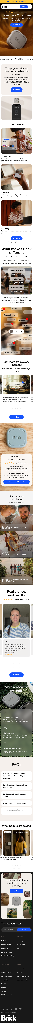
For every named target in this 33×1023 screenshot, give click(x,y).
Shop (23, 6)
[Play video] (26, 635)
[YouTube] (20, 1008)
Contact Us (4, 980)
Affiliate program (6, 972)
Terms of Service (22, 968)
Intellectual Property (23, 976)
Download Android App (7, 955)
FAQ (18, 948)
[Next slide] (19, 410)
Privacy (19, 972)
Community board (6, 976)
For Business (4, 941)
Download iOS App (6, 952)
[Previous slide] (14, 410)
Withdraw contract (6, 995)
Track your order (6, 968)
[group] (16, 845)
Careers (3, 991)
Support (3, 983)
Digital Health (21, 944)
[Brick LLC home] (16, 1018)
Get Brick (16, 90)
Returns (3, 987)
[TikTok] (11, 1008)
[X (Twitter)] (7, 1008)
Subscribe (24, 929)
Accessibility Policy (22, 980)
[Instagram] (2, 1008)
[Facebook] (16, 1008)
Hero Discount (5, 948)
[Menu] (30, 6)
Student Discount (6, 944)
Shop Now (16, 24)
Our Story (20, 941)
